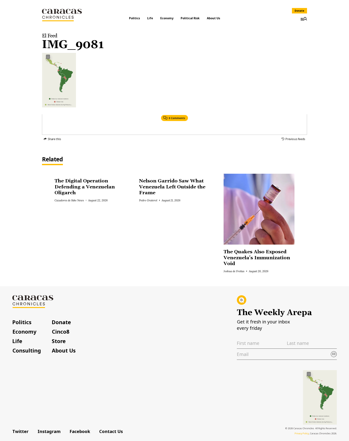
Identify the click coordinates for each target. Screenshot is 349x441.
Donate (299, 10)
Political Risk (190, 18)
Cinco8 (60, 331)
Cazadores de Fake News (69, 200)
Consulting (26, 350)
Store (59, 341)
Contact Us (111, 431)
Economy (166, 18)
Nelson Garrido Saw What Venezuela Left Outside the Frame (172, 187)
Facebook (80, 431)
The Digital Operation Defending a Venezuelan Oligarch (85, 187)
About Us (213, 18)
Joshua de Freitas (234, 271)
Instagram (49, 431)
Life (150, 18)
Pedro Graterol (148, 200)
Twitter (20, 431)
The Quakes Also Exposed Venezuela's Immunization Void (257, 258)
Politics (134, 18)
